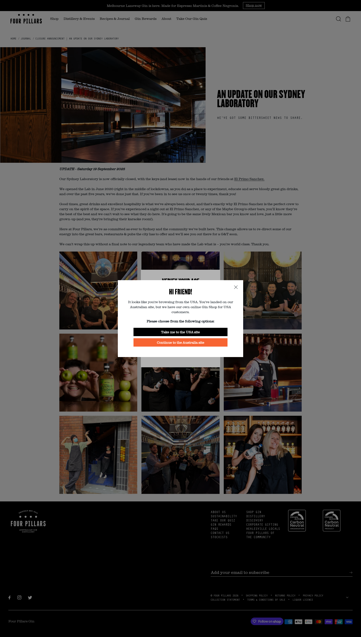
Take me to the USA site (180, 332)
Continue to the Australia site (180, 342)
